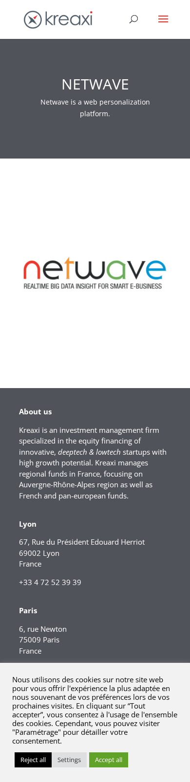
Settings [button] (69, 759)
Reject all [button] (33, 759)
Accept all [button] (108, 759)
